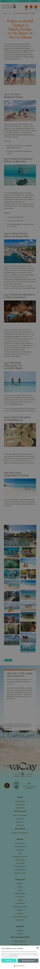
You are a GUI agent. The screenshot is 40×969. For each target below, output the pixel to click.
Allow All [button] (9, 960)
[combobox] (38, 948)
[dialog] (20, 957)
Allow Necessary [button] (28, 960)
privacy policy (14, 955)
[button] (20, 966)
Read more (16, 957)
